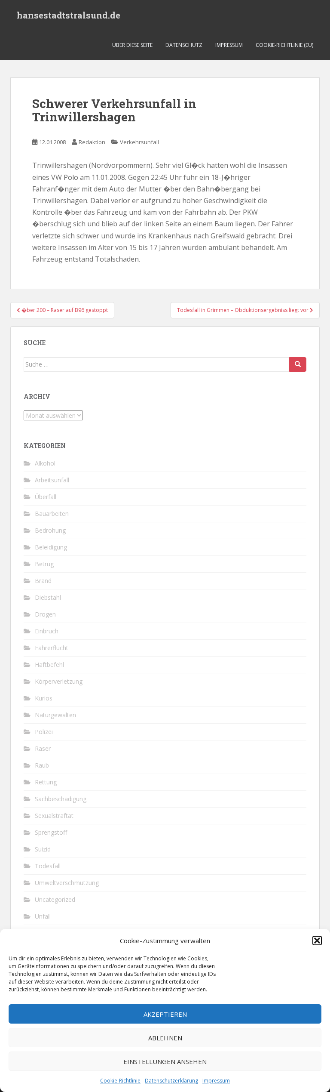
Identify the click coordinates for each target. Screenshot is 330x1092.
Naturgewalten (55, 715)
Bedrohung (50, 530)
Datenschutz (183, 45)
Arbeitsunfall (52, 480)
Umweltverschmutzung (67, 883)
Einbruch (46, 631)
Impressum (216, 1080)
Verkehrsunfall (139, 142)
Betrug (44, 564)
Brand (43, 581)
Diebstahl (48, 597)
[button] (317, 940)
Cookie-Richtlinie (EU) (284, 45)
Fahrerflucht (51, 648)
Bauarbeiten (52, 513)
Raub (42, 765)
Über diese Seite (132, 45)
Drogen (45, 614)
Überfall (45, 497)
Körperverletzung (58, 681)
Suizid (43, 849)
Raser (43, 748)
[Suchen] (297, 364)
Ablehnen (165, 1037)
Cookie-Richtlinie (120, 1080)
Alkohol (45, 463)
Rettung (46, 782)
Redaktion (92, 142)
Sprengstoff (51, 832)
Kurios (43, 698)
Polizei (44, 732)
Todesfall (48, 866)
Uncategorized (55, 899)
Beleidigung (51, 547)
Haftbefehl (49, 664)
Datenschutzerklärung (171, 1080)
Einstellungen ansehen (165, 1061)
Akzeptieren (165, 1014)
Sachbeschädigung (60, 799)
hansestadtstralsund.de (68, 15)
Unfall (43, 916)
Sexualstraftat (54, 815)
